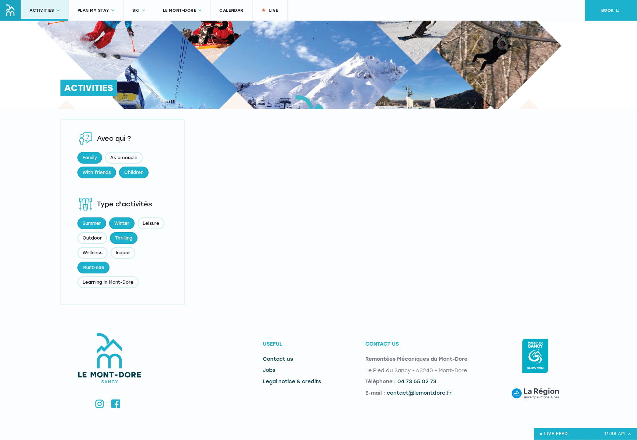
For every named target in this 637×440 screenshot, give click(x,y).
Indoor (123, 252)
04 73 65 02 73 (416, 381)
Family (90, 157)
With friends (97, 172)
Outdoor (92, 238)
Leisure (151, 223)
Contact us (278, 359)
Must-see (93, 267)
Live (273, 10)
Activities (41, 10)
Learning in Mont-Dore (108, 282)
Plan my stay (93, 10)
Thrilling (123, 238)
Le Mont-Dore (179, 10)
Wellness (92, 252)
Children (133, 172)
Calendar (231, 10)
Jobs (269, 370)
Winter (121, 223)
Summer (92, 223)
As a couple (124, 157)
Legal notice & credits (292, 381)
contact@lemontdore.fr (419, 393)
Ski (136, 10)
